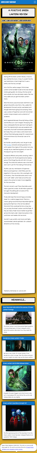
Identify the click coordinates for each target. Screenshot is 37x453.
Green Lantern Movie (25, 20)
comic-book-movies (12, 20)
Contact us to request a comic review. (12, 449)
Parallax (8, 145)
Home (3, 20)
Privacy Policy (29, 447)
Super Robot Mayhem (8, 2)
